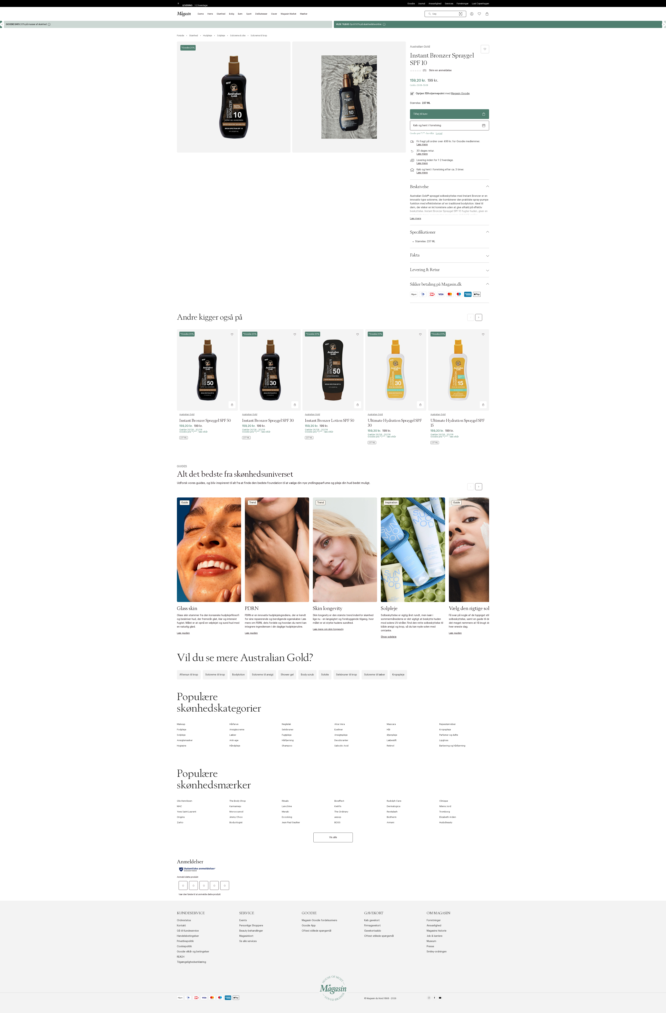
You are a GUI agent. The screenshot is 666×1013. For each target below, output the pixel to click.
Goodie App (309, 925)
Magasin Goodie (460, 93)
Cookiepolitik (184, 946)
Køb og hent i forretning (427, 125)
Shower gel (287, 675)
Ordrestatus (184, 920)
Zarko (180, 822)
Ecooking (287, 817)
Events (243, 920)
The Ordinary (341, 812)
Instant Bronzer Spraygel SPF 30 (268, 421)
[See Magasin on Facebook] (434, 998)
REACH (180, 957)
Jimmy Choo (236, 817)
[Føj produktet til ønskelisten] (485, 49)
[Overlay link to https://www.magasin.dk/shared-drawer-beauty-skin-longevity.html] (345, 549)
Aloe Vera (339, 724)
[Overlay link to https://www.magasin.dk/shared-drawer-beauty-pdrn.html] (277, 549)
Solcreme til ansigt (263, 675)
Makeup (181, 724)
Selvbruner (287, 729)
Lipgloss (443, 740)
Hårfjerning (288, 740)
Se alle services (248, 941)
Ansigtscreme (236, 729)
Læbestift (391, 740)
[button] (472, 14)
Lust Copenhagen (480, 4)
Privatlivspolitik (185, 941)
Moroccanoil (236, 812)
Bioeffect (339, 801)
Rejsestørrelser (447, 724)
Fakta (415, 255)
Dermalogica (393, 806)
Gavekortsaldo (372, 931)
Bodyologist (235, 822)
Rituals (285, 801)
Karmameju (235, 806)
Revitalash (392, 812)
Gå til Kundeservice (188, 931)
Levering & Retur (425, 270)
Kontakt (181, 925)
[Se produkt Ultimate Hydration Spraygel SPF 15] (458, 370)
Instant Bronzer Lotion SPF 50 (329, 421)
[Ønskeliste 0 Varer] (479, 14)
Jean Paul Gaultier (291, 822)
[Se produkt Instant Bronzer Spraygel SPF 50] (207, 370)
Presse (430, 946)
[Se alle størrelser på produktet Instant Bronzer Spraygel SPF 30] (246, 437)
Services (449, 4)
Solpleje (181, 735)
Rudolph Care (394, 801)
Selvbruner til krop (346, 675)
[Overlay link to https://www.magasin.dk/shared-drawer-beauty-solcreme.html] (481, 549)
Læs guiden (183, 633)
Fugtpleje (287, 735)
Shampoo (287, 746)
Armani (390, 822)
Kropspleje (398, 675)
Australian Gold (420, 46)
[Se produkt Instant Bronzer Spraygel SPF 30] (270, 370)
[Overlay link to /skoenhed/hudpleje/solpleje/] (413, 549)
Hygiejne (181, 746)
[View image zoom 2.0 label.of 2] (349, 97)
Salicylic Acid (341, 746)
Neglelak (286, 724)
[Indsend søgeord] (430, 14)
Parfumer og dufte (448, 735)
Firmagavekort (372, 925)
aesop (337, 817)
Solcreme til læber (374, 675)
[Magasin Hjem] (184, 13)
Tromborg (444, 812)
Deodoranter (341, 740)
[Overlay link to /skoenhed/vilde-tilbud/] (168, 24)
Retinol (390, 746)
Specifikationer (423, 232)
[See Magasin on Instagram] (429, 998)
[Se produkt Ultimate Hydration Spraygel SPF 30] (395, 370)
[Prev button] (2, 24)
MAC (179, 806)
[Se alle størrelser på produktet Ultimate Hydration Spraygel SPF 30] (372, 442)
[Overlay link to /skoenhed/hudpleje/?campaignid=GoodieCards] (498, 24)
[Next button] (664, 24)
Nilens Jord (445, 806)
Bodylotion (238, 675)
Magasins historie (436, 931)
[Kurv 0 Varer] (487, 14)
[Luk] (387, 543)
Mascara (391, 724)
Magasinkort (246, 936)
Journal (421, 4)
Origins (181, 817)
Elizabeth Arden (447, 817)
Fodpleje (181, 729)
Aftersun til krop (189, 675)
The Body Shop (237, 801)
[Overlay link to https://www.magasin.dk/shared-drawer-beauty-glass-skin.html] (209, 549)
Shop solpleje (388, 637)
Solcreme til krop (215, 675)
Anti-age (233, 740)
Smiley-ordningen (437, 951)
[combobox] (445, 14)
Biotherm (391, 817)
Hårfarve (233, 724)
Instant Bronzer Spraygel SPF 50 (205, 421)
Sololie (325, 675)
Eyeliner (338, 729)
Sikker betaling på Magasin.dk (436, 284)
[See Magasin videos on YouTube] (440, 998)
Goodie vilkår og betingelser (193, 951)
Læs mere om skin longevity (328, 629)
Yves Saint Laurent (186, 812)
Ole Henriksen (184, 801)
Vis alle (333, 837)
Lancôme (287, 806)
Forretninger (462, 4)
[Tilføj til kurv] (232, 404)
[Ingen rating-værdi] (416, 70)
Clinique (443, 801)
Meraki (285, 812)
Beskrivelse (419, 187)
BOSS (337, 822)
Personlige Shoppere (251, 925)
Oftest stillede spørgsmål (316, 931)
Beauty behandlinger (251, 931)
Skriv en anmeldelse (440, 70)
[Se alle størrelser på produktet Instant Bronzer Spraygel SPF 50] (183, 437)
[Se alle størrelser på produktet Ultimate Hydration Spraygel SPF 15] (434, 442)
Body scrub (307, 675)
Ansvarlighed (435, 4)
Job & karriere (434, 936)
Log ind (439, 133)
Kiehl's (337, 806)
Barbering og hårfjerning (452, 746)
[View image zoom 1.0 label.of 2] (234, 97)
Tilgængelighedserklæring (191, 962)
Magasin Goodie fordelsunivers (319, 920)
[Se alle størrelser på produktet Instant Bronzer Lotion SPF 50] (309, 437)
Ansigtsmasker (185, 740)
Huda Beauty (445, 822)
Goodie (411, 4)
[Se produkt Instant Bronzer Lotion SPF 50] (333, 370)
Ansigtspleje (341, 735)
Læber (232, 735)
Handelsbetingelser (188, 936)
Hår (388, 729)
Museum (431, 941)
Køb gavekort (372, 920)
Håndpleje (234, 746)
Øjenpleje (392, 735)
